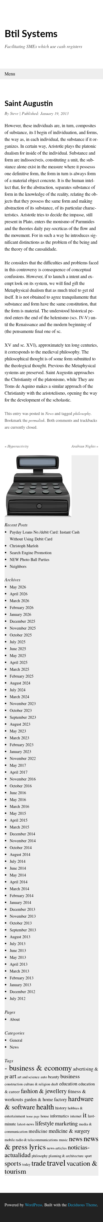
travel (56, 1162)
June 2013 (18, 950)
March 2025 (19, 669)
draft (54, 1084)
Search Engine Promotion (31, 552)
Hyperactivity (17, 446)
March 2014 (19, 888)
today (26, 1164)
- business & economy (38, 1068)
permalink (37, 420)
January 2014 (20, 902)
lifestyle (44, 1123)
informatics (59, 1116)
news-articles (57, 1148)
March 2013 (19, 971)
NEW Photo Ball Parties (29, 559)
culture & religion (37, 1084)
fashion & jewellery (44, 1091)
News (49, 413)
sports (13, 1163)
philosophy (82, 413)
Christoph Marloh (24, 545)
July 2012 (17, 998)
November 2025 (23, 628)
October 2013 (21, 923)
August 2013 (20, 936)
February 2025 (21, 676)
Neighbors (18, 566)
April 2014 (18, 881)
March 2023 (19, 737)
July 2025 (17, 641)
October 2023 (21, 710)
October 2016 (21, 785)
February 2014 (21, 895)
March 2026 (19, 600)
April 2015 (18, 820)
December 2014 (22, 833)
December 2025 (22, 621)
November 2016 (23, 779)
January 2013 (20, 984)
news (75, 1138)
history (61, 1108)
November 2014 (23, 840)
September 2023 (23, 717)
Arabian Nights (85, 446)
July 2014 (17, 861)
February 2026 (21, 607)
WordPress (33, 1204)
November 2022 (23, 758)
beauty (53, 1076)
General (16, 1040)
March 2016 (19, 806)
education (68, 1084)
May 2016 (18, 799)
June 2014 (18, 868)
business (70, 1076)
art (12, 1076)
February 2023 (21, 744)
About (15, 1019)
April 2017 (18, 772)
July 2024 (17, 689)
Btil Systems (31, 34)
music (63, 1139)
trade (38, 1163)
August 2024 (20, 683)
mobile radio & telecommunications (31, 1139)
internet (76, 1116)
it (85, 1114)
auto (44, 1076)
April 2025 (18, 662)
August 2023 (20, 724)
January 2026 (20, 614)
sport (88, 1155)
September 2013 (23, 930)
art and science (28, 1076)
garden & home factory (45, 1099)
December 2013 (22, 909)
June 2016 (18, 792)
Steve (14, 113)
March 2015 (19, 827)
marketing (66, 1123)
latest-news (25, 1124)
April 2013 (18, 964)
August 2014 (20, 854)
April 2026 (18, 593)
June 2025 (18, 648)
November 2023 (23, 703)
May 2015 (18, 813)
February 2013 (21, 978)
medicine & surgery (69, 1130)
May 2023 (18, 731)
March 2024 (19, 696)
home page (32, 1116)
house (45, 1116)
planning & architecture (66, 1155)
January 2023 (20, 751)
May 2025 (18, 655)
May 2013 (18, 957)
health (45, 1106)
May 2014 (18, 875)
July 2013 (17, 943)
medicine (38, 1131)
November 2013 (23, 916)
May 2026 (18, 587)
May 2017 (18, 765)
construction (14, 1084)
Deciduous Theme (82, 1204)
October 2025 (21, 635)
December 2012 (22, 991)
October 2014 (21, 847)
